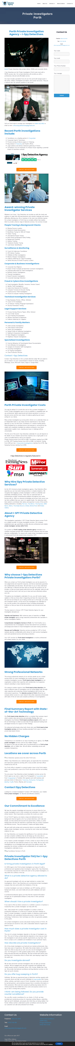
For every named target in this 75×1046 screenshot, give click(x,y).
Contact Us (70, 3)
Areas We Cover (45, 1025)
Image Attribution (45, 1023)
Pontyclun (32, 780)
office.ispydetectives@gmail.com (24, 125)
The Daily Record (18, 506)
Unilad (27, 506)
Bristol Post (33, 506)
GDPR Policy (43, 1021)
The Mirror (31, 504)
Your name (57, 51)
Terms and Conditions (47, 1019)
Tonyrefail (32, 138)
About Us (45, 3)
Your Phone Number (60, 66)
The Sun (24, 504)
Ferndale (29, 782)
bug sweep (37, 979)
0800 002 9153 (39, 123)
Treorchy (19, 144)
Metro (11, 506)
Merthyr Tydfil (9, 782)
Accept (59, 1043)
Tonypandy (11, 778)
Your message (58, 73)
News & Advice (61, 3)
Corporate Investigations (24, 443)
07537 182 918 (63, 41)
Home (38, 3)
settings (51, 1044)
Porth (6, 69)
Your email (57, 58)
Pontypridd (39, 780)
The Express (39, 504)
